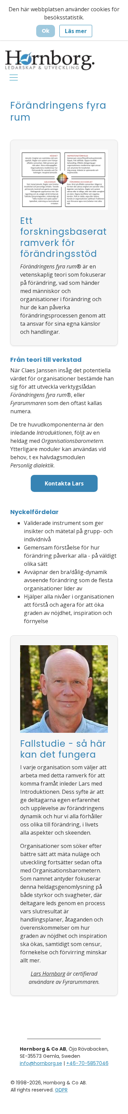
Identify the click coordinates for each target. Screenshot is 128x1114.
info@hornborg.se (41, 1063)
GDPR (61, 1089)
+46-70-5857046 (87, 1063)
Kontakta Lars (64, 483)
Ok (45, 31)
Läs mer (76, 31)
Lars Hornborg (48, 973)
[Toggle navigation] (13, 77)
